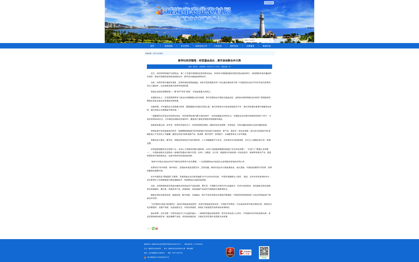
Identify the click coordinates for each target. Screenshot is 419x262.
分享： (149, 228)
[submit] (270, 40)
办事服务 (250, 46)
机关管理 (185, 46)
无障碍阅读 (269, 3)
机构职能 (169, 46)
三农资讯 (218, 46)
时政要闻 (160, 53)
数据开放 (267, 46)
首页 (152, 46)
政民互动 (234, 46)
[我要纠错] (246, 255)
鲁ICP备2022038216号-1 (173, 244)
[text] (256, 40)
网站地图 (190, 248)
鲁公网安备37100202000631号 (157, 257)
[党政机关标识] (230, 257)
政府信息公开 (201, 46)
